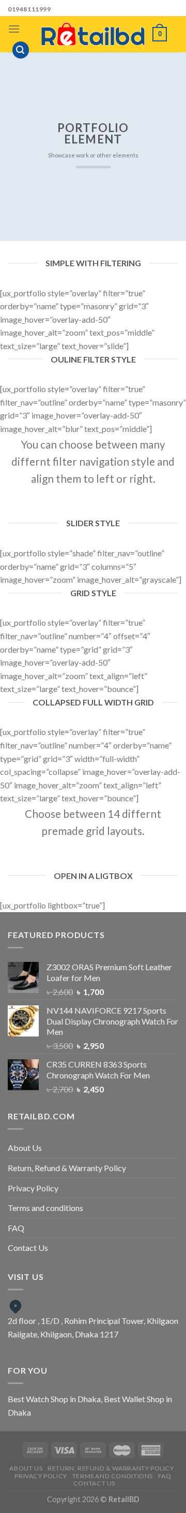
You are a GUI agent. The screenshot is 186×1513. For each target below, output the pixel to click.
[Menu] (14, 28)
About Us (25, 1147)
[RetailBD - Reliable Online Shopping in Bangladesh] (93, 34)
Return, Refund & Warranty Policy (67, 1168)
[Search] (20, 50)
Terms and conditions (45, 1208)
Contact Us (28, 1247)
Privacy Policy (33, 1188)
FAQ (16, 1228)
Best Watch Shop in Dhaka (54, 1399)
